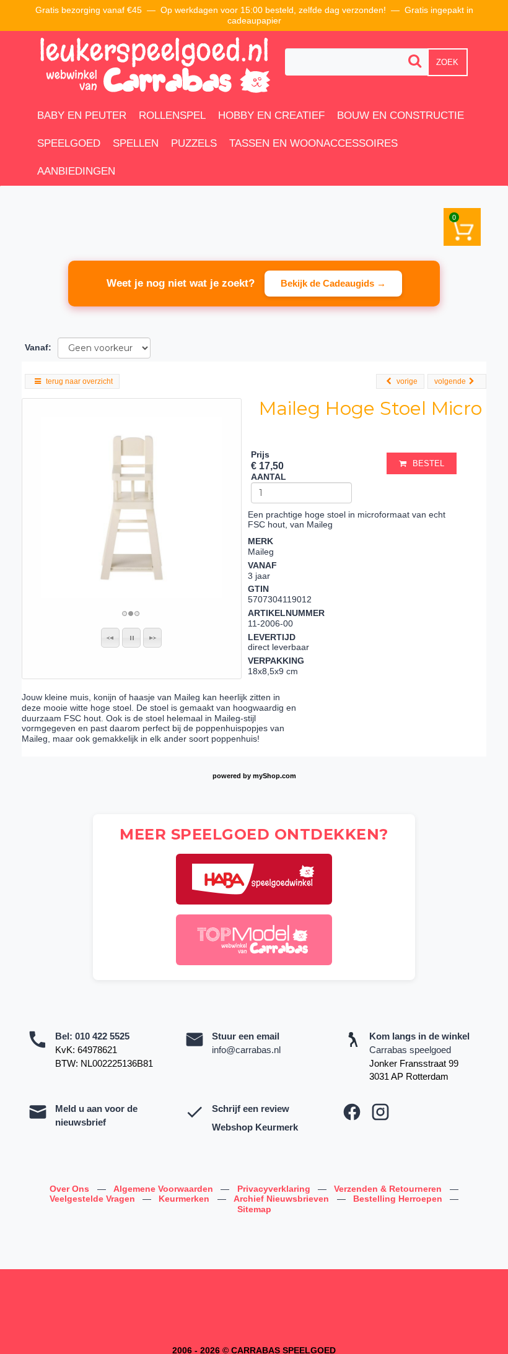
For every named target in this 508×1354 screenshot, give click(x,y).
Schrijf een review (250, 1108)
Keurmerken (185, 1199)
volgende (450, 381)
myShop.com (274, 775)
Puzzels (194, 143)
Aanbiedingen (76, 171)
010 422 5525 (102, 1036)
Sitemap (254, 1209)
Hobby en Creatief (271, 115)
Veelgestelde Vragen (94, 1199)
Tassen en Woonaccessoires (313, 143)
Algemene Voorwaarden (164, 1189)
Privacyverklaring (275, 1189)
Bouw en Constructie (400, 115)
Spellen (136, 143)
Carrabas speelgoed (410, 1049)
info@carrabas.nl (246, 1049)
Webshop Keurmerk (255, 1127)
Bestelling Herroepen (399, 1199)
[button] (110, 638)
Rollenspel (172, 115)
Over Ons (71, 1189)
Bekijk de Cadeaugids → (333, 283)
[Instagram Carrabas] (380, 1112)
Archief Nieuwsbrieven (282, 1199)
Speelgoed (68, 143)
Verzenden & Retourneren (389, 1189)
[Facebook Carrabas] (352, 1112)
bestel (428, 463)
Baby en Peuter (81, 115)
